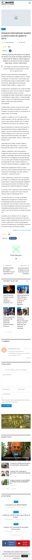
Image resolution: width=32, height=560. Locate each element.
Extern (3, 29)
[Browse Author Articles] (16, 249)
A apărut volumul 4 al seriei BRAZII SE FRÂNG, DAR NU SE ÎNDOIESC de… (20, 482)
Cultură (16, 524)
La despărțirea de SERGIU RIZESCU (16, 458)
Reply (29, 358)
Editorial (16, 512)
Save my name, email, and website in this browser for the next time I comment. (16, 401)
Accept (25, 556)
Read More (16, 558)
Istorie (16, 454)
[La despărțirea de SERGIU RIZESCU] (16, 451)
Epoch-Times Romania (24, 230)
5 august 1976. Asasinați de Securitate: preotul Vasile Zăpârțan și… (20, 473)
